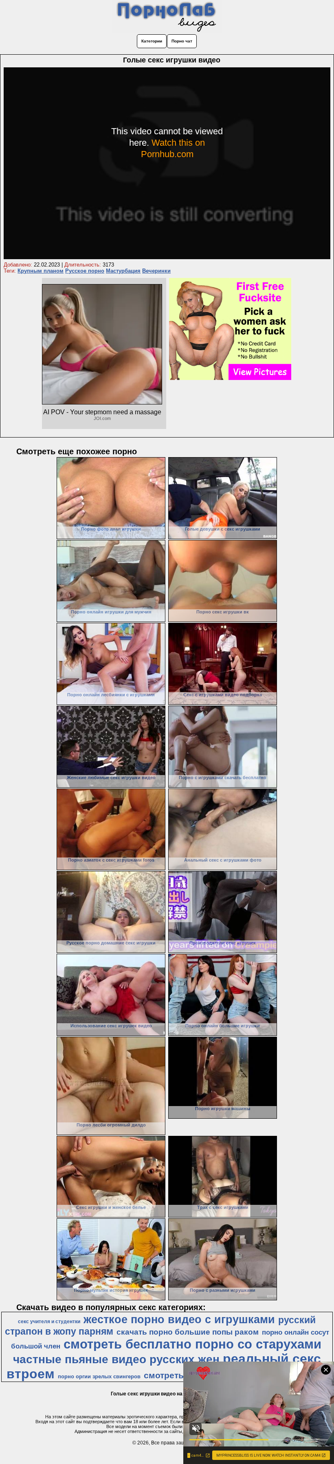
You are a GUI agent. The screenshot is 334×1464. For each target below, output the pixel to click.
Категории (151, 41)
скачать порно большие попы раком (187, 1332)
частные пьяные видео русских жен (116, 1359)
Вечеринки (156, 271)
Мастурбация (123, 271)
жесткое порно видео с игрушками (179, 1319)
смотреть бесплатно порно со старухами (192, 1344)
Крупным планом (41, 271)
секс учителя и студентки (49, 1321)
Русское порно (84, 271)
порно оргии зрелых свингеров (99, 1376)
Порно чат (181, 41)
